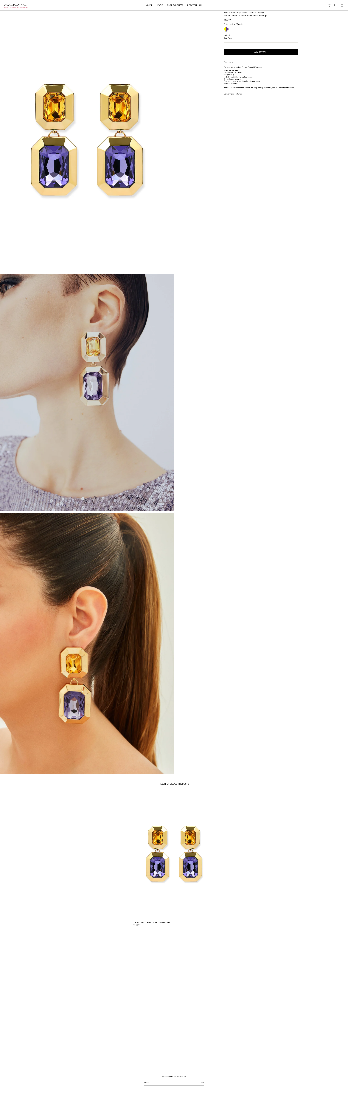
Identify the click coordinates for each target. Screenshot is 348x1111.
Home (226, 13)
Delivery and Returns (233, 94)
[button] (160, 5)
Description (228, 62)
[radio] (226, 29)
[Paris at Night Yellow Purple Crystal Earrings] (174, 855)
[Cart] (342, 5)
